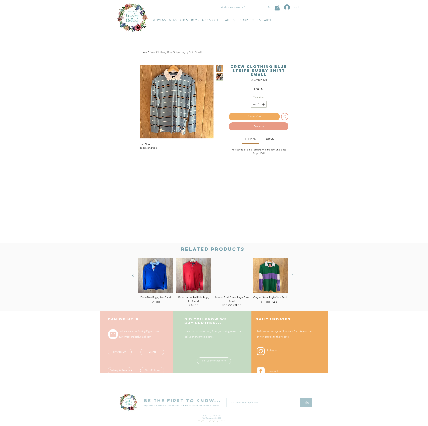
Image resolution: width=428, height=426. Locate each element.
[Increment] (263, 104)
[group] (213, 283)
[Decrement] (254, 104)
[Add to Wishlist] (285, 116)
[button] (277, 7)
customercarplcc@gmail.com (135, 337)
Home (143, 52)
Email (230, 395)
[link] (250, 139)
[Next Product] (293, 275)
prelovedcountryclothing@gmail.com (139, 331)
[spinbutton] (258, 104)
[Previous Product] (133, 275)
